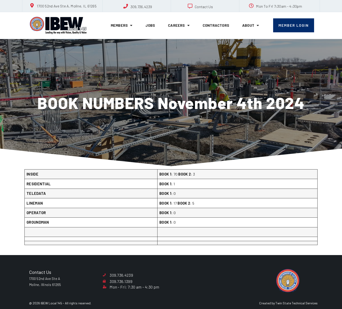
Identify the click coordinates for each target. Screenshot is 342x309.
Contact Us (204, 6)
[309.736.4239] (126, 6)
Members (119, 25)
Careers (176, 25)
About (248, 25)
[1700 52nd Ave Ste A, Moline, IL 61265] (32, 5)
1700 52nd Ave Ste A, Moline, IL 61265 (67, 6)
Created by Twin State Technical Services (288, 303)
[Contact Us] (190, 6)
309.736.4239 (141, 6)
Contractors (216, 25)
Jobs (150, 25)
